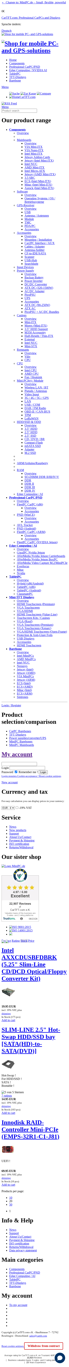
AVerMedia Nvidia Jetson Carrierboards (41, 556)
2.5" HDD (31, 432)
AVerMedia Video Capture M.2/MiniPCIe (42, 562)
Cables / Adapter (35, 246)
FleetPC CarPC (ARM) (31, 532)
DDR (28, 480)
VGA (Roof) (24, 621)
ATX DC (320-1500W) (39, 287)
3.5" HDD (31, 428)
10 (10, 1197)
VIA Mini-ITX (34, 146)
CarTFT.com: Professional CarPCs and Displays (31, 17)
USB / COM (32, 404)
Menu (5, 87)
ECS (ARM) (24, 693)
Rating (16, 940)
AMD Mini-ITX (34, 167)
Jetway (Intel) (25, 669)
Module (29, 219)
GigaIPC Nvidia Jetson (31, 552)
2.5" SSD (30, 435)
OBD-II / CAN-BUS (37, 411)
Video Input (32, 394)
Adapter (29, 449)
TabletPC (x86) (26, 587)
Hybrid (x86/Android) (30, 583)
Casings (21, 315)
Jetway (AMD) (26, 673)
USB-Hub (31, 260)
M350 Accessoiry (35, 332)
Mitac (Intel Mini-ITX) (38, 184)
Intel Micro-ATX (35, 170)
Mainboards (24, 140)
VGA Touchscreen (28, 607)
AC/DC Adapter (34, 291)
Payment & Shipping (21, 840)
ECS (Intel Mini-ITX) (38, 181)
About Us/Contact (20, 837)
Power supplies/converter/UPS (27, 738)
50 (10, 1204)
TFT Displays (17, 734)
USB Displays (25, 638)
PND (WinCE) (26, 514)
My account (17, 754)
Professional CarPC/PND (24, 66)
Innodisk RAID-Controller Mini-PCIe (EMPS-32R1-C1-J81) (30, 1129)
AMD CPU (32, 373)
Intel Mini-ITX (34, 153)
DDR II (29, 483)
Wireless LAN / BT (36, 387)
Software (22, 191)
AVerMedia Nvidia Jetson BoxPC (37, 559)
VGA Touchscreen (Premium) (35, 624)
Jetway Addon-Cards (37, 157)
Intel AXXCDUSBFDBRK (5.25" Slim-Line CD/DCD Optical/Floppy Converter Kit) (34, 964)
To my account (18, 1305)
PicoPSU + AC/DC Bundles (42, 311)
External (30, 339)
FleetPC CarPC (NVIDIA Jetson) (37, 542)
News (12, 826)
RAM (20, 470)
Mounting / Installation (38, 239)
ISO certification (19, 843)
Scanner (29, 256)
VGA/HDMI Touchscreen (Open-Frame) (42, 631)
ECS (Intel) (24, 683)
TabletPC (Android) (29, 590)
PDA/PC (30, 226)
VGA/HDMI (25, 611)
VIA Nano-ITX (34, 150)
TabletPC (15, 73)
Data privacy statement (23, 1250)
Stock (24, 940)
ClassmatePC (25, 593)
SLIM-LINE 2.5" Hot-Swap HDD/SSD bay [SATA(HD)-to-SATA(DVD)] (31, 1040)
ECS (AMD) (25, 686)
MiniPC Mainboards (21, 745)
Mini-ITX (30, 322)
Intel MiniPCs (25, 655)
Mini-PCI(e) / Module (30, 380)
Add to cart (8, 1020)
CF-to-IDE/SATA (35, 253)
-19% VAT (25, 807)
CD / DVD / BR (35, 439)
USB (28, 212)
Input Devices (25, 267)
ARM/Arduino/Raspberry (32, 463)
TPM (28, 415)
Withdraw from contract (44, 1346)
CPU (28, 360)
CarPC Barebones (20, 731)
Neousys (22, 666)
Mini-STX (31, 346)
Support (14, 833)
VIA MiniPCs (25, 676)
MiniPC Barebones (20, 741)
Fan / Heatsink (33, 377)
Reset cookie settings (13, 1346)
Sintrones (22, 697)
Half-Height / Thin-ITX (39, 336)
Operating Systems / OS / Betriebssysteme (40, 200)
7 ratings (7, 1095)
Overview (23, 133)
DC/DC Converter (36, 284)
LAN (28, 401)
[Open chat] (60, 1358)
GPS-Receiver (25, 205)
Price (31, 940)
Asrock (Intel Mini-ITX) (39, 188)
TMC (28, 222)
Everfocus (23, 566)
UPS (27, 298)
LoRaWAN (32, 418)
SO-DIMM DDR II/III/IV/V (42, 477)
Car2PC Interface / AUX (40, 243)
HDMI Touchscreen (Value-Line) (37, 614)
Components (17, 63)
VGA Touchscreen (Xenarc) (34, 628)
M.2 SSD (30, 452)
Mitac (20, 569)
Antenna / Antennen (37, 215)
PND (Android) (26, 528)
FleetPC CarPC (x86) (30, 504)
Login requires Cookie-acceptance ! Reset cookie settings (31, 776)
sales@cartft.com (38, 1335)
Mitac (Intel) (24, 690)
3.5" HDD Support (36, 329)
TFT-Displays (17, 77)
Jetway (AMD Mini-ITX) (40, 174)
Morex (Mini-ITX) (36, 325)
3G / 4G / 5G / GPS (37, 397)
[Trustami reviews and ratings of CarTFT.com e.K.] (20, 920)
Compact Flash (34, 442)
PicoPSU (30, 294)
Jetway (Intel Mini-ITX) (39, 160)
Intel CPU (31, 370)
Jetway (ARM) (26, 679)
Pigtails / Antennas (36, 391)
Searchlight (31, 263)
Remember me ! (28, 772)
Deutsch (7, 30)
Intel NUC (31, 164)
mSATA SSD (33, 446)
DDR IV (30, 490)
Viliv (27, 356)
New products (17, 830)
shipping (6, 1013)
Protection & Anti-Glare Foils (35, 635)
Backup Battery (34, 277)
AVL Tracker (25, 525)
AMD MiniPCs (26, 659)
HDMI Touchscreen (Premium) (36, 604)
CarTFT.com (27, 97)
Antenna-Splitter (34, 250)
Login (5, 767)
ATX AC (30, 308)
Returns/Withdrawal (21, 847)
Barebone (15, 80)
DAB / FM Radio (35, 408)
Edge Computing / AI (30, 494)
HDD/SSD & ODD (29, 422)
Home (13, 60)
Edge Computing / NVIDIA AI (28, 70)
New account (10, 782)
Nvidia (21, 573)
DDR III (30, 487)
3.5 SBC (30, 177)
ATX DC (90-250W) (37, 305)
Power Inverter (34, 281)
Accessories (32, 229)
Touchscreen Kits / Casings (33, 618)
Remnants (23, 349)
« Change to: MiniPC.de (34, 2)
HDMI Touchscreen (29, 645)
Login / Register (11, 705)
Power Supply (25, 270)
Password (7, 772)
